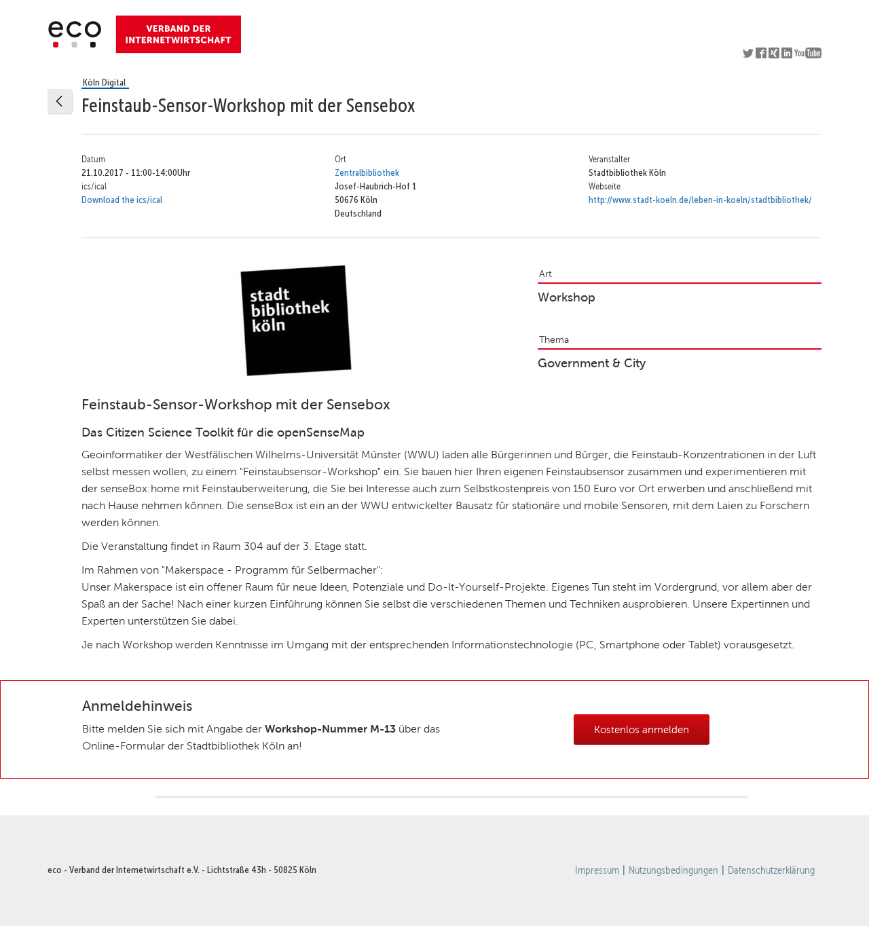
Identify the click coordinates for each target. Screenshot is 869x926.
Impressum (597, 870)
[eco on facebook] (762, 55)
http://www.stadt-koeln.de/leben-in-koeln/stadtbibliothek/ (700, 199)
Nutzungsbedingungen (673, 870)
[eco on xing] (775, 55)
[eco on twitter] (749, 55)
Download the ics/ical (121, 199)
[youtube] (807, 55)
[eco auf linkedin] (787, 55)
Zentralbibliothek (367, 172)
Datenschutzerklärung (771, 870)
